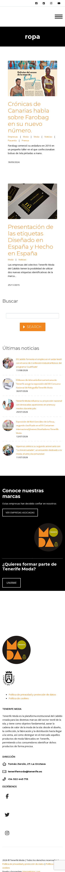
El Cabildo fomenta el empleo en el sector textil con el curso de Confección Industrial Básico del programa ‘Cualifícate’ (39, 363)
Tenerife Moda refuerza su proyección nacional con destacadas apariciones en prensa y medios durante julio (39, 404)
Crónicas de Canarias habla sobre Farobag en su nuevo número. (28, 117)
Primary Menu (59, 16)
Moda (26, 136)
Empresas (13, 136)
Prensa (25, 140)
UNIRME (11, 583)
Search (34, 327)
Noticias (48, 136)
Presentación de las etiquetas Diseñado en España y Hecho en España (30, 240)
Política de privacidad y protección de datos (32, 694)
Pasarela (12, 140)
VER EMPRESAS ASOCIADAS (20, 512)
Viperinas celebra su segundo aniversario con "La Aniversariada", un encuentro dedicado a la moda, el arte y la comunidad (39, 450)
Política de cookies (19, 698)
